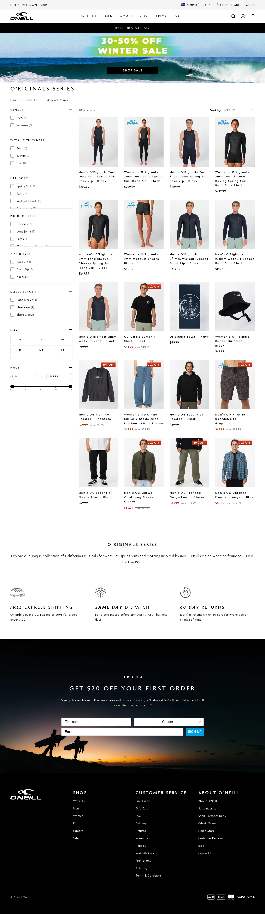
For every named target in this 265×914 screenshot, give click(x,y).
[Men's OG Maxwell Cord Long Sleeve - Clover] (144, 462)
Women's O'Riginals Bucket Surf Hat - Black (232, 341)
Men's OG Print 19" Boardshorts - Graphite (231, 419)
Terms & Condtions (148, 875)
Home (14, 100)
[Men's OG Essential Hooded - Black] (189, 384)
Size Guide (143, 801)
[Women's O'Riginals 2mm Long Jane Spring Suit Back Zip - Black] (144, 142)
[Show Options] (200, 722)
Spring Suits (26, 186)
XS (20, 339)
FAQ (138, 816)
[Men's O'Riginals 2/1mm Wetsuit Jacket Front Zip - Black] (189, 224)
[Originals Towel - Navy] (189, 306)
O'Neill (25, 897)
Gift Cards (143, 808)
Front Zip (25, 269)
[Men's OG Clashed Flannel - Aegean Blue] (235, 462)
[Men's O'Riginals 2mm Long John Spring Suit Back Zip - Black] (98, 142)
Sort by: (216, 110)
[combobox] (167, 722)
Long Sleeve (27, 300)
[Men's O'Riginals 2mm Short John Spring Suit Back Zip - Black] (189, 142)
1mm (21, 163)
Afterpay (142, 868)
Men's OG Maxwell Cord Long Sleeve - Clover (140, 497)
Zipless (23, 277)
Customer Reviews (210, 838)
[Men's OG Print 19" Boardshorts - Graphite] (235, 384)
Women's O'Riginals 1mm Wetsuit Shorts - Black (143, 259)
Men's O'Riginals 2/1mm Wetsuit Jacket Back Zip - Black (234, 259)
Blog (201, 846)
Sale (76, 838)
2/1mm (23, 156)
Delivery (141, 823)
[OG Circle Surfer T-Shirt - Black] (144, 306)
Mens (23, 118)
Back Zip (24, 262)
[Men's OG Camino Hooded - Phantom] (98, 384)
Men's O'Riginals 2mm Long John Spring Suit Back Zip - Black (98, 176)
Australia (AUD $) (197, 5)
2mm (22, 148)
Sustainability (207, 808)
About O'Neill (207, 801)
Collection (32, 100)
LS (62, 350)
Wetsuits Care (145, 853)
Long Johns (26, 231)
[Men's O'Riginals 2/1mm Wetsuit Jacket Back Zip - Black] (235, 224)
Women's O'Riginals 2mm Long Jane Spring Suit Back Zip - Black (143, 176)
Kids (76, 823)
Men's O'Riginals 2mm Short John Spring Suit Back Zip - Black (189, 176)
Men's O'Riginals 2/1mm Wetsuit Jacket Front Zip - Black (189, 259)
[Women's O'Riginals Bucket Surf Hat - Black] (235, 306)
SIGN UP (195, 731)
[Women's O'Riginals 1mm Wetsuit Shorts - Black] (144, 224)
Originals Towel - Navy (189, 336)
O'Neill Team (207, 823)
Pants (22, 193)
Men (76, 808)
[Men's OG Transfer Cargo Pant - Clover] (189, 462)
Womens (24, 125)
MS (63, 339)
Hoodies (24, 224)
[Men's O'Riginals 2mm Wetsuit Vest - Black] (98, 306)
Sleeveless (25, 307)
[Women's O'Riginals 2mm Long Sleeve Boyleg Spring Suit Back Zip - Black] (235, 142)
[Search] (233, 16)
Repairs (141, 846)
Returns (141, 831)
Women (78, 816)
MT (41, 350)
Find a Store (206, 831)
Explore (78, 831)
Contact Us (206, 853)
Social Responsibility (212, 816)
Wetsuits (79, 801)
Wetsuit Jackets (29, 201)
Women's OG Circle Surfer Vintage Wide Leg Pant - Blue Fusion (143, 419)
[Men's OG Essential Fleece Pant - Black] (98, 462)
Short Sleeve (27, 315)
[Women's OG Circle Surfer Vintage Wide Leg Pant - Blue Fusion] (144, 384)
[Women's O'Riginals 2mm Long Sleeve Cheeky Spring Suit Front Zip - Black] (98, 224)
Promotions (143, 860)
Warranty (142, 838)
